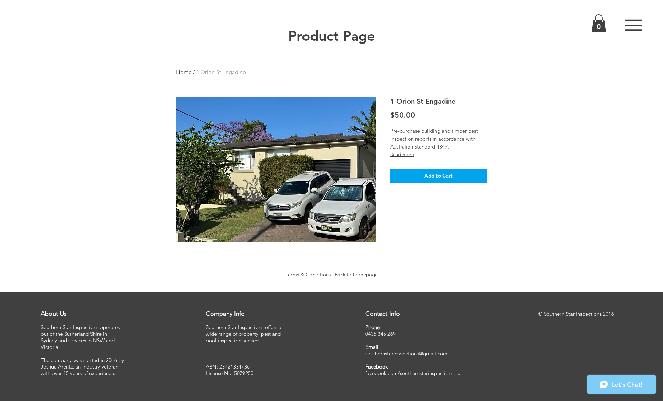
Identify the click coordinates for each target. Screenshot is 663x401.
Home (184, 72)
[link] (598, 23)
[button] (633, 25)
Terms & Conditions (308, 274)
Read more (402, 154)
